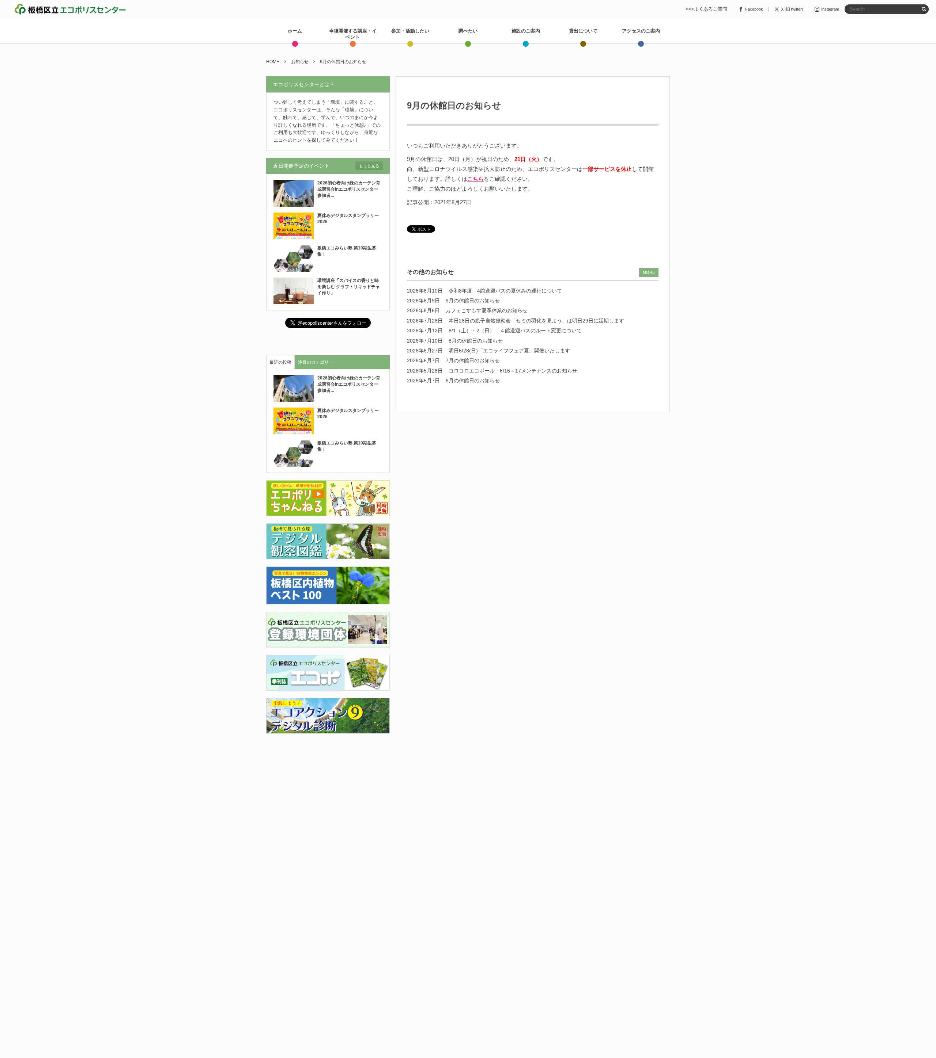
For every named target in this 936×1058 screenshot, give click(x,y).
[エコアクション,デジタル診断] (328, 729)
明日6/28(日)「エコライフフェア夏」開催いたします (509, 351)
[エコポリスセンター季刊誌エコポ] (328, 686)
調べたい (468, 31)
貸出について (583, 31)
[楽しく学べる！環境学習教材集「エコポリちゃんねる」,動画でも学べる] (328, 512)
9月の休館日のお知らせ (473, 300)
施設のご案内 (526, 31)
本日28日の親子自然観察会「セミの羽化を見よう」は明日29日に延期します (536, 321)
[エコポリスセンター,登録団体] (328, 643)
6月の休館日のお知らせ (473, 380)
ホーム (295, 31)
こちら (475, 179)
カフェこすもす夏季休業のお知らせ (487, 310)
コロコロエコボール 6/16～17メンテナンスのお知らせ (513, 371)
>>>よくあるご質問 (706, 9)
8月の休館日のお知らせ (476, 341)
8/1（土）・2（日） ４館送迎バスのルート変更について (515, 330)
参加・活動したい (410, 31)
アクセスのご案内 (641, 31)
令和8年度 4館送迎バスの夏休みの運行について (505, 291)
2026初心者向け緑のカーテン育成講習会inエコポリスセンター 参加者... (349, 189)
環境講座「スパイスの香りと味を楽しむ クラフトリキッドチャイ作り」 (348, 286)
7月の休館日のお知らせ (473, 360)
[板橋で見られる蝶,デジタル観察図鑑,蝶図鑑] (328, 555)
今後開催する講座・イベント (353, 34)
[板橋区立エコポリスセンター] (70, 9)
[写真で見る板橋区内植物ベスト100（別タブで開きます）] (328, 600)
